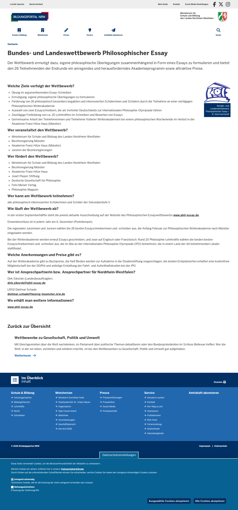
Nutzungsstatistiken (24, 487)
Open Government (67, 411)
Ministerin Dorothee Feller (71, 397)
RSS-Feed (152, 420)
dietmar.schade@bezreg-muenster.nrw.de (36, 294)
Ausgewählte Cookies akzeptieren (169, 501)
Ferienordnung (154, 424)
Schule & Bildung (22, 393)
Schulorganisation (22, 397)
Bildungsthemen (21, 402)
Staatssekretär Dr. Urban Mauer (74, 402)
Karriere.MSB (65, 428)
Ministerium (63, 393)
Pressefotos (108, 402)
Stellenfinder (153, 428)
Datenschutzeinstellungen (119, 455)
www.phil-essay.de (186, 215)
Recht (16, 411)
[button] (196, 4)
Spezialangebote (155, 433)
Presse (104, 393)
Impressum (152, 411)
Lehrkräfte (18, 406)
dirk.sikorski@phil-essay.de (26, 283)
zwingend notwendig (24, 479)
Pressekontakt (109, 411)
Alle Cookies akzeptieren (210, 501)
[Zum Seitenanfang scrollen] (231, 504)
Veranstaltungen (66, 420)
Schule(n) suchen (155, 397)
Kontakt (151, 402)
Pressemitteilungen (112, 397)
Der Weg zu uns (155, 406)
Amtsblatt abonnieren (204, 393)
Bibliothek (63, 415)
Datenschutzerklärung (72, 469)
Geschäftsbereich (67, 424)
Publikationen (154, 415)
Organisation (64, 406)
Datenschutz (220, 446)
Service (149, 393)
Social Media (108, 406)
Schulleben (19, 415)
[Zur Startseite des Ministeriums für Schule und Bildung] (29, 17)
